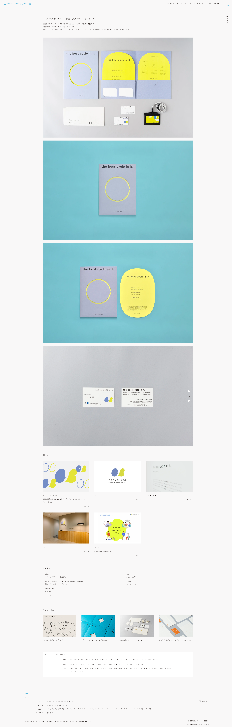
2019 (110, 664)
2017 (121, 664)
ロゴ (96, 660)
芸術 (110, 669)
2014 (137, 664)
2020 (104, 664)
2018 (115, 664)
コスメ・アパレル (101, 669)
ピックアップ (198, 4)
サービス (71, 702)
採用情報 (50, 713)
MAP (90, 721)
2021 (99, 664)
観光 (135, 669)
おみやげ (168, 669)
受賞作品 (58, 705)
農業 (130, 669)
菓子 (81, 669)
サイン (128, 660)
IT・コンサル (153, 669)
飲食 (86, 669)
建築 (115, 669)
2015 (131, 664)
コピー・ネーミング (117, 660)
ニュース (180, 4)
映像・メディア (153, 660)
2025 (77, 664)
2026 (72, 664)
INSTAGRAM (193, 721)
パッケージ (89, 660)
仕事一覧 (188, 4)
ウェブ (144, 660)
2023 (88, 664)
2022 (93, 664)
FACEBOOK (205, 721)
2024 (82, 664)
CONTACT (215, 4)
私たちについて (61, 702)
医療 (125, 669)
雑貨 (91, 669)
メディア (66, 705)
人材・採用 (143, 669)
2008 (142, 664)
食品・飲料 (74, 669)
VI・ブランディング (76, 660)
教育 (120, 669)
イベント (81, 672)
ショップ (73, 672)
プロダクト (136, 660)
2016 (126, 664)
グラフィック (104, 660)
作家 (161, 669)
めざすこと (170, 4)
